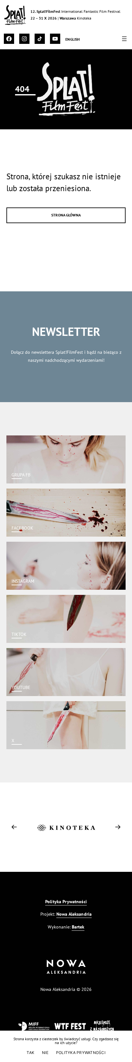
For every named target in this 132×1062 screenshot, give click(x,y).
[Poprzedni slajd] (14, 827)
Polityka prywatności (80, 1052)
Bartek (78, 927)
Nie (45, 1052)
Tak (30, 1052)
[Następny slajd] (118, 827)
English (72, 39)
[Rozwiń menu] (124, 39)
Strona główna (66, 215)
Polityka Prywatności (66, 901)
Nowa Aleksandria (74, 914)
